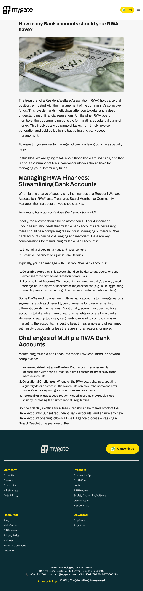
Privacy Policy (11, 535)
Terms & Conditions (15, 545)
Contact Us (10, 485)
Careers (8, 480)
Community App (83, 475)
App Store (79, 520)
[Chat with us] (127, 10)
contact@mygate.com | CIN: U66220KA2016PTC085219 (84, 574)
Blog (6, 520)
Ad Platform (80, 480)
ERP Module (81, 490)
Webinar (8, 540)
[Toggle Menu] (138, 10)
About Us (9, 475)
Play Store (79, 525)
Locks (77, 485)
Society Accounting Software (90, 495)
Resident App (81, 505)
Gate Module (81, 500)
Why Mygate (11, 490)
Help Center (10, 525)
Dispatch (9, 550)
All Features (11, 530)
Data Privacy (11, 495)
